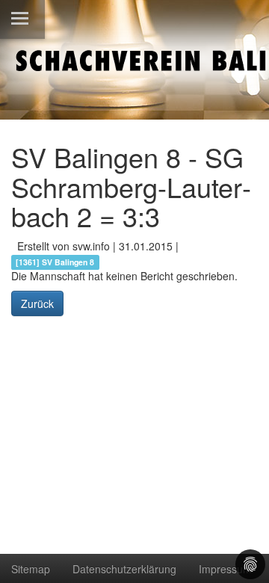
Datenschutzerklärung (124, 568)
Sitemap (30, 568)
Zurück (37, 303)
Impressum (225, 568)
